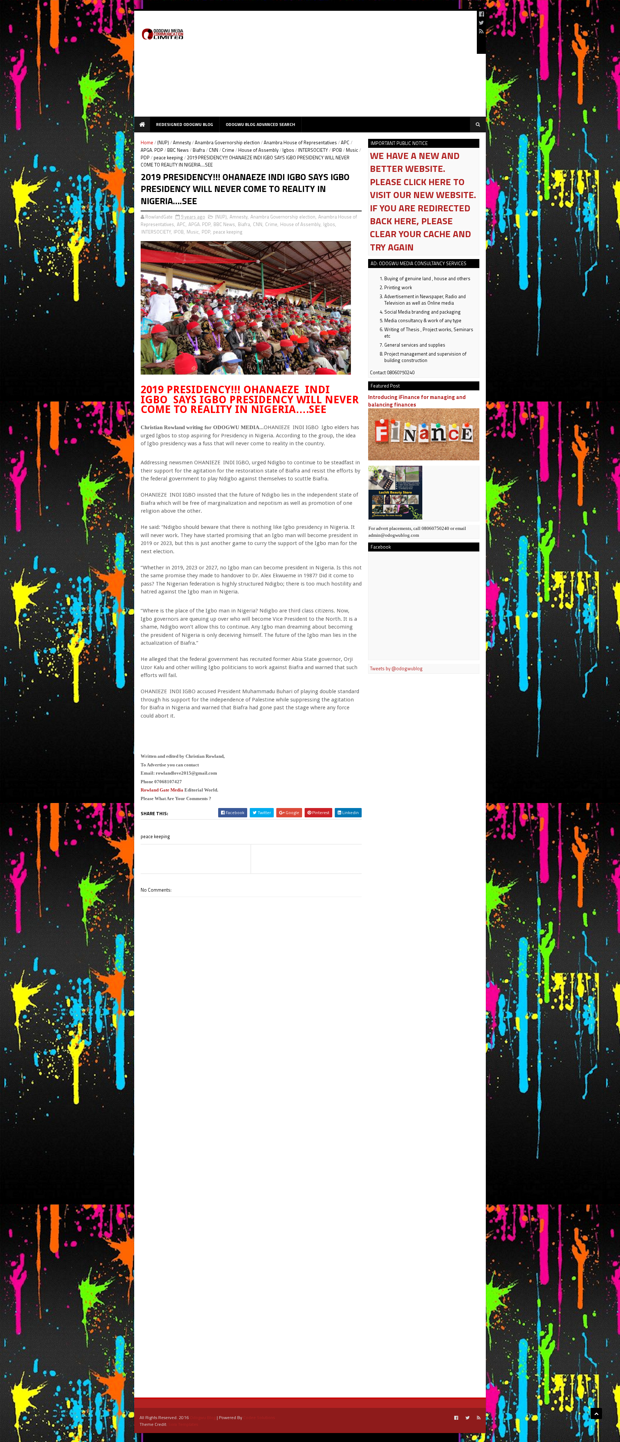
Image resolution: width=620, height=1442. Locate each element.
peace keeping (168, 157)
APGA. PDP (152, 150)
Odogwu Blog (203, 1417)
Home (147, 142)
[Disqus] (251, 1101)
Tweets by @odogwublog (396, 668)
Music (352, 150)
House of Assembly (258, 150)
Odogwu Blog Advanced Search (260, 124)
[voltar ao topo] (596, 1413)
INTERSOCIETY (313, 150)
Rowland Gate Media (162, 790)
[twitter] (481, 22)
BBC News (178, 150)
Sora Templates (183, 1424)
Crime (228, 150)
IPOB (337, 150)
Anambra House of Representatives (300, 142)
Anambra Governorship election (227, 142)
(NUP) (163, 142)
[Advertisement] (340, 66)
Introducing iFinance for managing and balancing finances (417, 401)
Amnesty (182, 142)
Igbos (288, 150)
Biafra (199, 150)
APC (345, 142)
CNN (213, 150)
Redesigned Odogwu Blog (184, 124)
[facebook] (481, 14)
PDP (145, 157)
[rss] (481, 31)
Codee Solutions (259, 1417)
